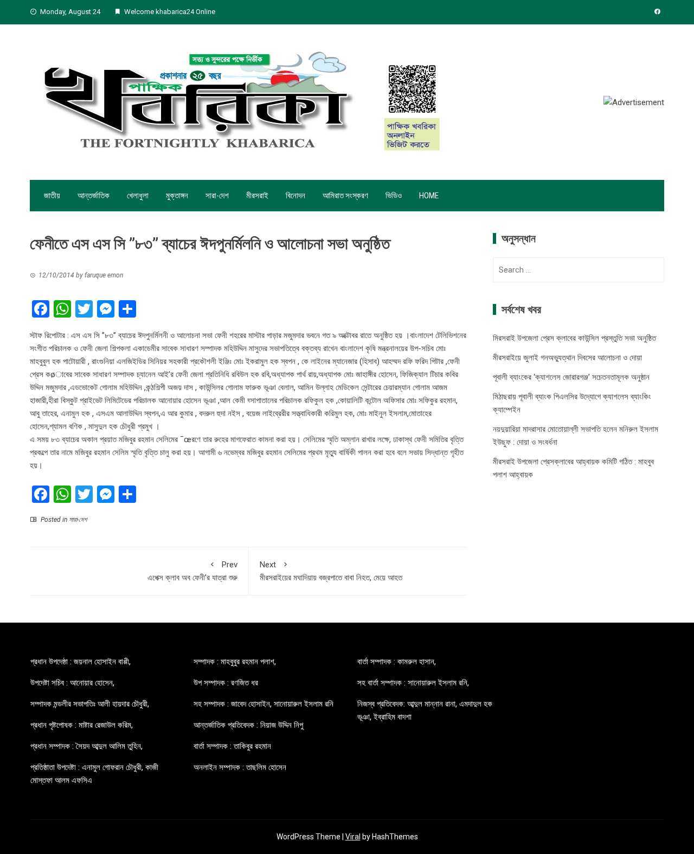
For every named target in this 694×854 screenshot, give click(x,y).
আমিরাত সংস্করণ (345, 195)
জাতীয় (52, 195)
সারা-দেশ (217, 195)
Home (429, 195)
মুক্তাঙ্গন (177, 195)
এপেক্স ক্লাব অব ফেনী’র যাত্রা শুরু (192, 571)
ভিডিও (393, 195)
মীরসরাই (257, 195)
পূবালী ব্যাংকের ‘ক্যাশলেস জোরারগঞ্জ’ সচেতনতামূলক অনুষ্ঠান (571, 377)
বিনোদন (295, 195)
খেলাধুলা (138, 195)
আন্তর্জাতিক (94, 195)
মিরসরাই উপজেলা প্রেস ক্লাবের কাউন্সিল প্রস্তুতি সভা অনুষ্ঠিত (574, 338)
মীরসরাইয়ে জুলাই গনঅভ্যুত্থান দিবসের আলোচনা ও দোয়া (567, 358)
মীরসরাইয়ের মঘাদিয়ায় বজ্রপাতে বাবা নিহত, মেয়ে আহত (331, 571)
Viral (353, 836)
